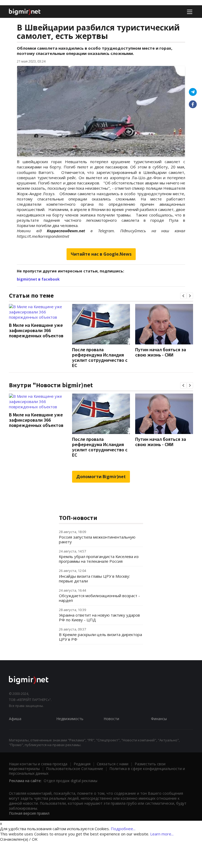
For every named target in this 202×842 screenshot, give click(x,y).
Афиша (15, 718)
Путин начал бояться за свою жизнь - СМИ (160, 352)
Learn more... (162, 833)
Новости (111, 718)
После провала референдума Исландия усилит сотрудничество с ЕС (100, 357)
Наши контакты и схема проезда (38, 763)
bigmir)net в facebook (38, 279)
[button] (183, 296)
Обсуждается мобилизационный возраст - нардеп (99, 598)
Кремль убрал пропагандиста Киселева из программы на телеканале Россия (99, 559)
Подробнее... (123, 828)
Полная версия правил (29, 813)
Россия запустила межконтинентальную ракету (97, 539)
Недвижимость (69, 718)
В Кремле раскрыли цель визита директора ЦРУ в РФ (100, 637)
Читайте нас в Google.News (101, 254)
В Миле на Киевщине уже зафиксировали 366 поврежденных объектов (36, 330)
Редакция (82, 763)
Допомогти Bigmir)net (101, 476)
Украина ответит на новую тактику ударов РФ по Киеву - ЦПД (99, 617)
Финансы (159, 718)
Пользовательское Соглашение (74, 768)
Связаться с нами (112, 763)
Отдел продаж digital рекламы (70, 780)
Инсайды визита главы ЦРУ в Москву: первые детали (94, 578)
